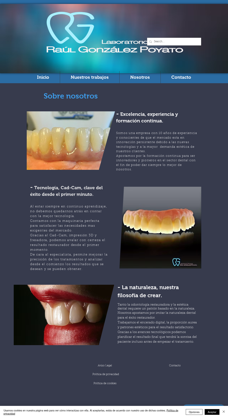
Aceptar (212, 412)
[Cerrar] (224, 412)
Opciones (194, 412)
